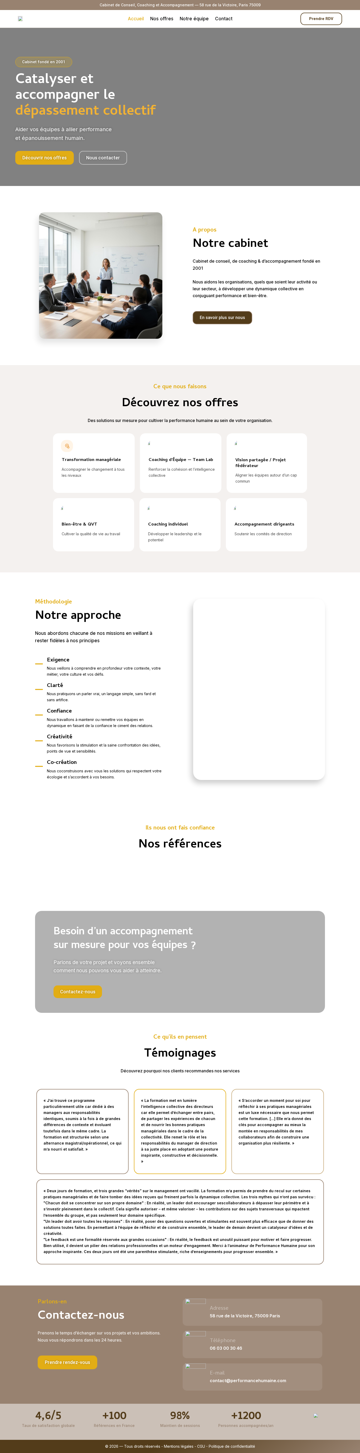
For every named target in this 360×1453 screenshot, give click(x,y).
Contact (223, 18)
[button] (67, 1362)
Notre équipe (194, 18)
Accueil (136, 18)
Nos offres (161, 18)
